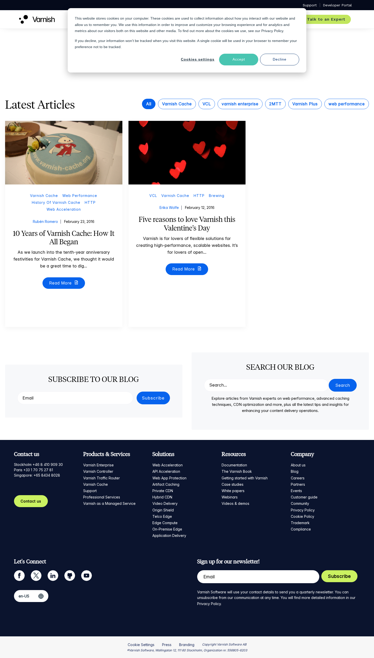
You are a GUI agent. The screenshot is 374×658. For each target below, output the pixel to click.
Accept (239, 59)
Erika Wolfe (169, 207)
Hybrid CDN (162, 497)
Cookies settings (197, 59)
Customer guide (304, 497)
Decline (279, 59)
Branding (186, 644)
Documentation (234, 465)
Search (342, 385)
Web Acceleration (167, 465)
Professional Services (101, 497)
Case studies (232, 484)
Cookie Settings (141, 644)
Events (296, 491)
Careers (298, 478)
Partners (298, 484)
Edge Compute (165, 523)
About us (298, 465)
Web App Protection (169, 478)
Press (166, 644)
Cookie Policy (302, 516)
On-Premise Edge (167, 529)
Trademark (300, 523)
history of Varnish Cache (56, 202)
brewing (216, 195)
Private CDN (162, 491)
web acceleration (64, 209)
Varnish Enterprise (98, 465)
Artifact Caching (165, 484)
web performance (346, 103)
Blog (294, 471)
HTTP (90, 202)
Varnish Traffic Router (101, 478)
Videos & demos (235, 503)
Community (300, 503)
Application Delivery (169, 535)
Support (90, 491)
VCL (207, 103)
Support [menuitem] (310, 5)
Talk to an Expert (326, 19)
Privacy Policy (303, 510)
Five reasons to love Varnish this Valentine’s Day (187, 223)
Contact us (31, 501)
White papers (233, 491)
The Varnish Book (237, 471)
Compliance (301, 529)
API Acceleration (166, 471)
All (148, 103)
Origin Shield (163, 510)
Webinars (230, 497)
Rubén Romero (45, 221)
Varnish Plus (305, 103)
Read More (61, 282)
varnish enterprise (240, 103)
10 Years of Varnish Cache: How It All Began (63, 237)
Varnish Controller (98, 471)
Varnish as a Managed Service (109, 503)
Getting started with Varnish (245, 478)
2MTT (275, 103)
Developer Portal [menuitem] (337, 5)
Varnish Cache (177, 103)
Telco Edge (162, 516)
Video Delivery (165, 503)
